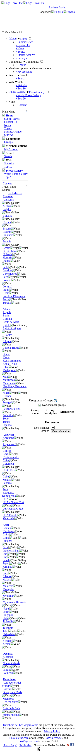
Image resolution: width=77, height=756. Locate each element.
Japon (6, 563)
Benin (6, 315)
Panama (7, 482)
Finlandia (8, 234)
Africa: (7, 309)
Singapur (8, 614)
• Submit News (24, 41)
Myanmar (8, 595)
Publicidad (26, 745)
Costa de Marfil (11, 321)
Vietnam (7, 640)
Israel (6, 560)
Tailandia (8, 621)
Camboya (8, 531)
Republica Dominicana (9, 494)
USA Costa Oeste (13, 508)
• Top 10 (21, 88)
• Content (21, 104)
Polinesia (8, 672)
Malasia (7, 579)
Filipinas (7, 540)
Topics (8, 128)
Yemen (7, 643)
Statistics (9, 163)
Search (8, 156)
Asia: (6, 524)
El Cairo (7, 334)
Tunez (6, 421)
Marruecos (9, 379)
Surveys (8, 134)
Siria (5, 618)
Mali (5, 376)
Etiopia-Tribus (11, 347)
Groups (8, 141)
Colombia (8, 463)
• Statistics (21, 85)
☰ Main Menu (9, 32)
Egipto (6, 325)
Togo (6, 418)
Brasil (6, 453)
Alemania (8, 199)
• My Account (24, 71)
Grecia (6, 247)
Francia (7, 241)
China (6, 534)
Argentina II (9, 444)
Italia (5, 267)
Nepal (6, 608)
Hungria (7, 257)
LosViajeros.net (53, 737)
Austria (7, 206)
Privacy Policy (52, 731)
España (7, 228)
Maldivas (8, 585)
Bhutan (7, 528)
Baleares (7, 689)
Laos (5, 573)
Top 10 (8, 166)
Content (7, 183)
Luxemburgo (10, 273)
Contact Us (10, 121)
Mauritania (9, 383)
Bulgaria (7, 215)
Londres (7, 270)
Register (53, 7)
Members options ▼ (20, 68)
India (5, 547)
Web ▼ (13, 82)
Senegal (7, 402)
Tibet (5, 631)
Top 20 (8, 177)
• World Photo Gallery (28, 95)
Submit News (12, 118)
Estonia (7, 231)
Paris (5, 276)
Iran (5, 553)
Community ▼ (17, 61)
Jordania (7, 566)
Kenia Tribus (10, 363)
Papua (6, 669)
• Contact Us (23, 45)
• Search (20, 78)
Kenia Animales (12, 360)
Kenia (6, 357)
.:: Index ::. (15, 193)
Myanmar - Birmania (14, 602)
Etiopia (7, 341)
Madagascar (9, 370)
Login (62, 7)
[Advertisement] (38, 22)
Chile (6, 460)
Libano (7, 576)
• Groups (21, 64)
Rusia (6, 292)
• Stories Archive (25, 54)
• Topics (20, 51)
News (7, 125)
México (7, 479)
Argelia (7, 312)
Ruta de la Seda (11, 708)
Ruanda (7, 395)
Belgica (7, 209)
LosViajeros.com (28, 724)
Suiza (6, 299)
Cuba (6, 476)
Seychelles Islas (11, 408)
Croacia (7, 222)
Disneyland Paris (12, 692)
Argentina (8, 437)
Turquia (7, 302)
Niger (6, 392)
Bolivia (7, 450)
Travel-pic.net (10, 724)
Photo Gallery (17, 91)
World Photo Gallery (16, 173)
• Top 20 (21, 98)
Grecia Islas (9, 251)
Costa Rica (9, 470)
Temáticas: (9, 679)
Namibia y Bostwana (15, 386)
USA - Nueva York (13, 502)
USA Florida (10, 515)
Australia (8, 656)
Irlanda (7, 260)
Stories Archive (12, 131)
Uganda (7, 424)
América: (8, 434)
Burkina (7, 318)
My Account (11, 149)
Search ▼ (14, 75)
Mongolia (8, 589)
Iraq (5, 557)
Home (12, 38)
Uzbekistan (9, 634)
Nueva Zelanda (11, 663)
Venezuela (8, 518)
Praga (6, 289)
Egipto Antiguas (12, 328)
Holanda (7, 254)
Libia (6, 367)
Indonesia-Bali (11, 550)
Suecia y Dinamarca (14, 296)
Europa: (8, 196)
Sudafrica (8, 415)
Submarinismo (11, 714)
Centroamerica (11, 457)
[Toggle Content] (26, 111)
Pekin (6, 611)
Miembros (8, 698)
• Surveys (21, 58)
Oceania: (8, 653)
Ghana (6, 354)
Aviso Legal (10, 745)
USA (6, 499)
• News (20, 48)
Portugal (7, 286)
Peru (5, 489)
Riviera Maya (10, 701)
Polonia (7, 280)
